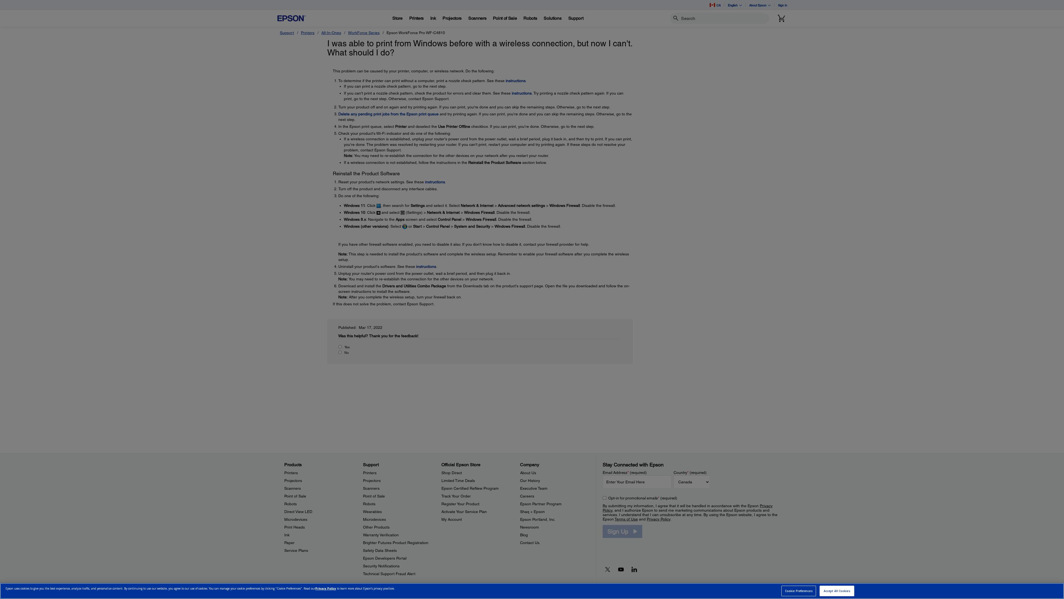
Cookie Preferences (799, 591)
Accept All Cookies (837, 591)
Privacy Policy (325, 588)
